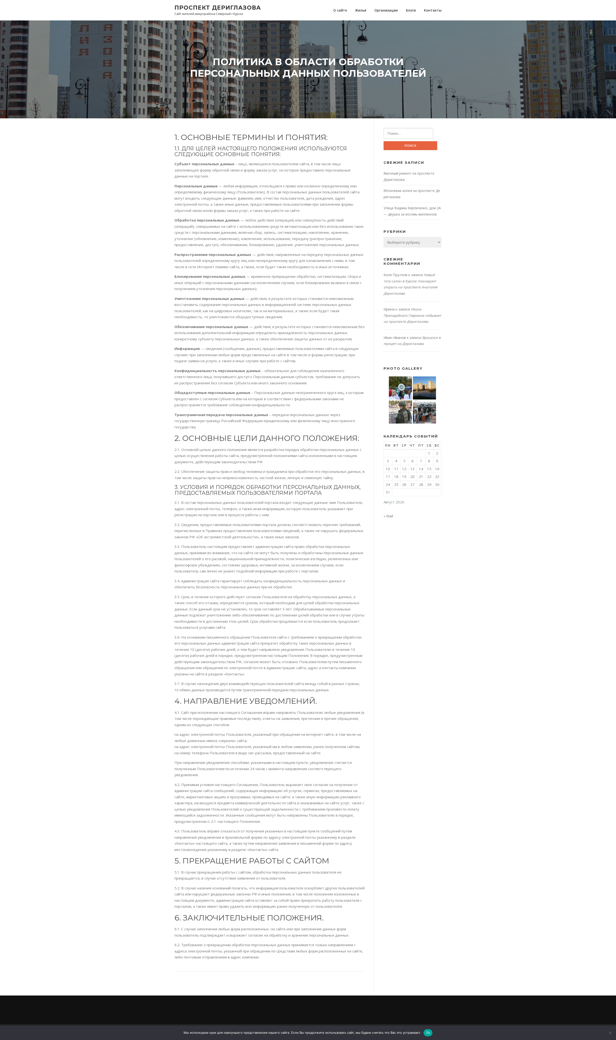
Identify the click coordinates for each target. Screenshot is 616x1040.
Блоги (411, 10)
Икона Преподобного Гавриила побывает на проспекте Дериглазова (412, 315)
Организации (386, 10)
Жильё (360, 10)
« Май (388, 516)
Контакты (433, 10)
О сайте (340, 10)
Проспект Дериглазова (217, 7)
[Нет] (610, 1032)
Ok (428, 1032)
